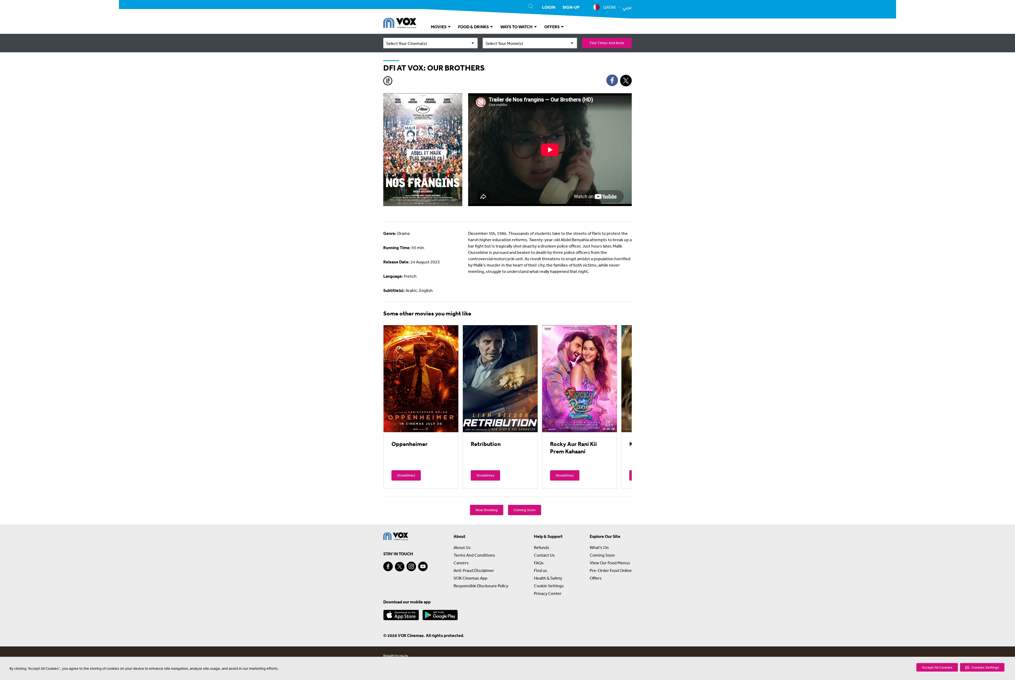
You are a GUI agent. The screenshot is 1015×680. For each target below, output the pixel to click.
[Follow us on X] (399, 566)
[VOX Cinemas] (399, 24)
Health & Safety (548, 578)
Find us (540, 570)
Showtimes (406, 475)
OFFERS (552, 26)
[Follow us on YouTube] (423, 566)
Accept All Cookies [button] (937, 667)
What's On (599, 547)
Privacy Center (547, 593)
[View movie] (421, 378)
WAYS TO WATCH (516, 26)
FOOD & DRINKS (474, 26)
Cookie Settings (549, 585)
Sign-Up (570, 7)
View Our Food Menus (610, 562)
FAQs (539, 562)
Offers (596, 578)
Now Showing (487, 509)
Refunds (541, 547)
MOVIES (439, 26)
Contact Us (544, 555)
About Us (462, 547)
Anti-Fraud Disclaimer (474, 570)
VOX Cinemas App (470, 578)
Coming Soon (525, 509)
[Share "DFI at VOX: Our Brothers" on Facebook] (612, 80)
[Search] (531, 7)
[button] (982, 667)
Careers (461, 562)
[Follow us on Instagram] (411, 566)
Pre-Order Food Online (611, 570)
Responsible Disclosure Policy (481, 585)
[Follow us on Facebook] (388, 566)
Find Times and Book (607, 42)
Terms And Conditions (474, 555)
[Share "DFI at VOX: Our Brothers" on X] (626, 80)
